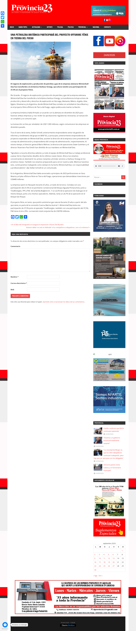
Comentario (15, 246)
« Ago (95, 576)
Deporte (49, 27)
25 (104, 566)
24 (100, 566)
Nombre (14, 277)
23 (95, 566)
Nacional (96, 27)
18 (104, 562)
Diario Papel (23, 27)
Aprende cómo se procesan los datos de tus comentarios (63, 302)
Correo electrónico (19, 283)
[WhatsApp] (2, 22)
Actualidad (36, 27)
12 (109, 558)
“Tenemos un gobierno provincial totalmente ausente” (111, 440)
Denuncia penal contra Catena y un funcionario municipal (112, 467)
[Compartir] (2, 26)
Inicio (12, 27)
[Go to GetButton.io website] (5, 629)
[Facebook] (2, 13)
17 (100, 562)
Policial (60, 27)
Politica (71, 27)
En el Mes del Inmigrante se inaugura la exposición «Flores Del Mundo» (38, 224)
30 (95, 570)
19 (109, 562)
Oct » (100, 576)
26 (109, 566)
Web (12, 289)
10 (100, 558)
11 (104, 558)
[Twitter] (2, 17)
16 (95, 562)
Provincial (82, 27)
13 (114, 558)
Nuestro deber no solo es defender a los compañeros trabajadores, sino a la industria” (57, 227)
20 (114, 562)
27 (114, 566)
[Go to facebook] (5, 624)
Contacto (107, 27)
